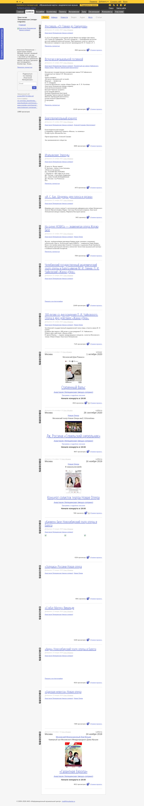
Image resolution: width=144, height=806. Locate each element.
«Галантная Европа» (73, 771)
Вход (125, 2)
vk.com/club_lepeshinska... (26, 101)
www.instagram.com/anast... (27, 107)
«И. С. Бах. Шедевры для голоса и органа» (69, 196)
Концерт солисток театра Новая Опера (73, 497)
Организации (94, 12)
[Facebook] (40, 28)
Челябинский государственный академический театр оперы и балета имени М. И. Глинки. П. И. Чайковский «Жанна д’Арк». (72, 268)
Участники (119, 12)
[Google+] (40, 35)
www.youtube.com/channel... (27, 105)
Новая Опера (49, 67)
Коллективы (52, 12)
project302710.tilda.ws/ (25, 96)
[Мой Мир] (40, 32)
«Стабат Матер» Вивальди (59, 607)
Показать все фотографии (54, 301)
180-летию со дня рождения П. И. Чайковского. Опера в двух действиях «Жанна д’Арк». (71, 316)
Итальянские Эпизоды (57, 155)
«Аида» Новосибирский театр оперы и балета (70, 649)
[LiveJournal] (40, 37)
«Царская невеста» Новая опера (63, 691)
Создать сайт (115, 2)
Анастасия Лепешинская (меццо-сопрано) (59, 33)
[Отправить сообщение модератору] (2, 44)
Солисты (30, 12)
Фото (90, 17)
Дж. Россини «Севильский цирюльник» (73, 436)
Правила (93, 2)
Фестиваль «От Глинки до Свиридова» (66, 26)
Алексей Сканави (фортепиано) (84, 125)
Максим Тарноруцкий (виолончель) (66, 67)
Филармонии (74, 12)
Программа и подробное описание (73, 395)
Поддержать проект (89, 5)
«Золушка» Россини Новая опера (63, 566)
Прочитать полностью (24, 67)
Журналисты (107, 12)
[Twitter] (40, 30)
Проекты (62, 12)
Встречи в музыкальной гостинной (64, 59)
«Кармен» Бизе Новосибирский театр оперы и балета (71, 523)
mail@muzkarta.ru (68, 801)
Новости (64, 17)
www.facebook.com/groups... (27, 103)
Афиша (54, 17)
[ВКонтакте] (40, 26)
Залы (84, 12)
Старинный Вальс (73, 387)
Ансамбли (40, 12)
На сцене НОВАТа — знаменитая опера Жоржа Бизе (71, 228)
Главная (20, 12)
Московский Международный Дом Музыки (73, 737)
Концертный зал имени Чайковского (86, 66)
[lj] (40, 364)
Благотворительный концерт (61, 118)
